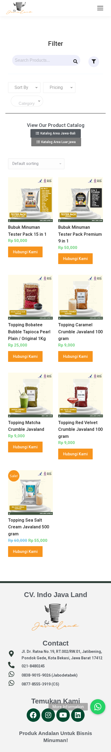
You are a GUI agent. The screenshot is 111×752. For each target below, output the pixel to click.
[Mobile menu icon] (100, 8)
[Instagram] (48, 715)
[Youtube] (63, 715)
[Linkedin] (78, 715)
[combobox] (24, 87)
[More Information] (97, 705)
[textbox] (20, 88)
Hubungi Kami (25, 252)
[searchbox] (28, 103)
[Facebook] (33, 715)
